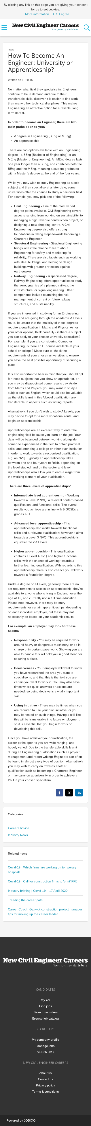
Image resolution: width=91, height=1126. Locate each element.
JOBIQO (30, 1120)
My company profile (45, 1039)
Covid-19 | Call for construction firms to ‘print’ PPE (42, 881)
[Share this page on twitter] (69, 792)
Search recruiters (46, 1012)
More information (37, 14)
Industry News (18, 835)
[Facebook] (31, 976)
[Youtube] (60, 976)
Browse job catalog (45, 1018)
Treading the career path (25, 900)
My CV (45, 1000)
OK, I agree (61, 14)
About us (45, 1073)
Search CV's (45, 1052)
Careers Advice (18, 828)
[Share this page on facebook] (59, 792)
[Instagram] (53, 976)
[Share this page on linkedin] (79, 792)
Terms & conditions (45, 1091)
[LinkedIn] (46, 976)
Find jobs (45, 1006)
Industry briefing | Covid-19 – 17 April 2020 (38, 890)
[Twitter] (39, 976)
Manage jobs (45, 1046)
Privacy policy (45, 1085)
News (11, 49)
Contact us (45, 1079)
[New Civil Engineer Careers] (45, 26)
